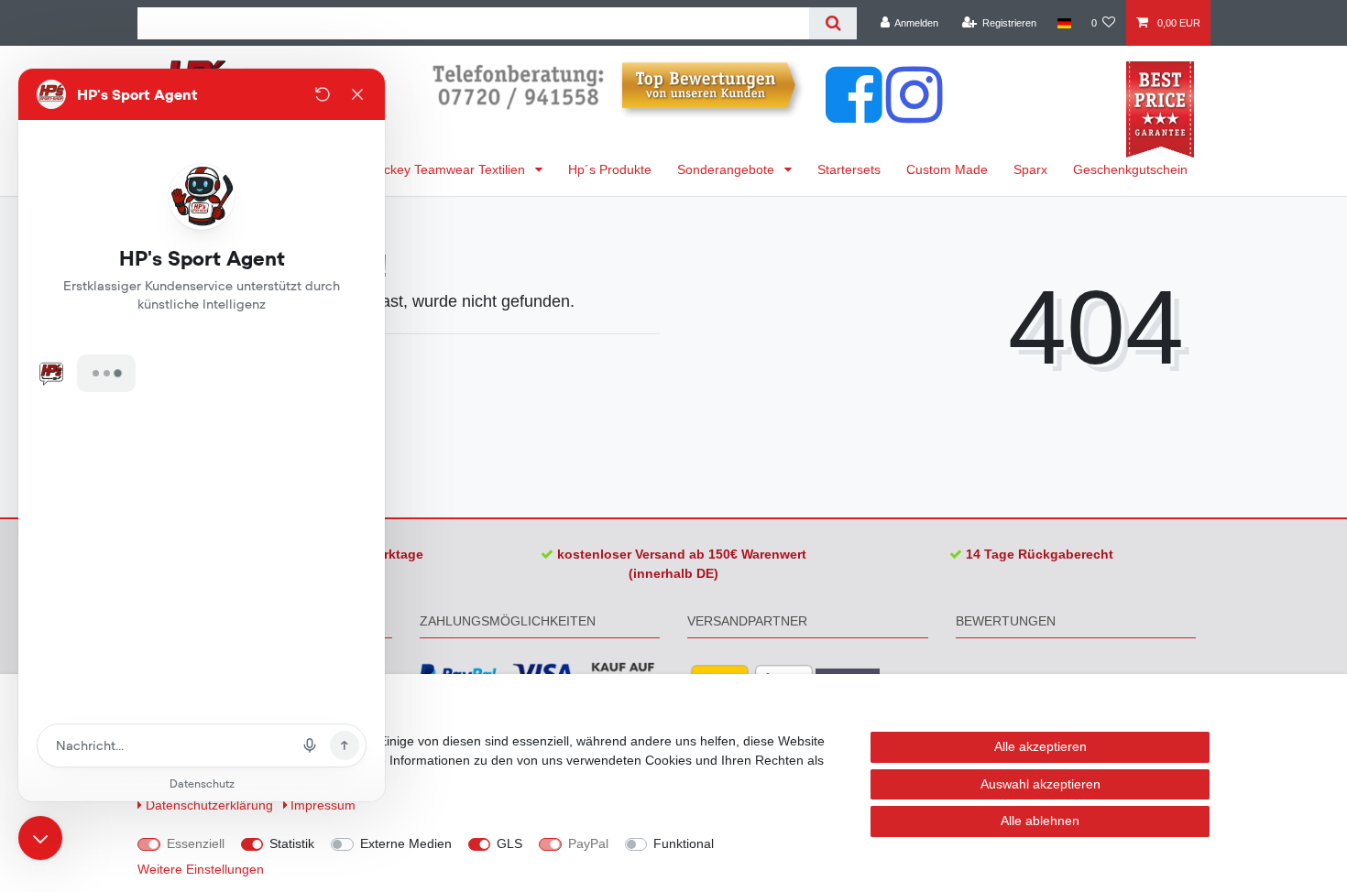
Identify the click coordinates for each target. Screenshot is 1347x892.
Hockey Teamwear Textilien (448, 169)
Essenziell (195, 843)
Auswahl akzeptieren (1040, 784)
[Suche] (832, 23)
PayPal (588, 843)
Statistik (291, 843)
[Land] (1063, 23)
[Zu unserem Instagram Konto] (914, 113)
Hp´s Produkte (610, 169)
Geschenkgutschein (1130, 169)
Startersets (849, 169)
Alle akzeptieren (1040, 746)
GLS (509, 843)
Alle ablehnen (1040, 820)
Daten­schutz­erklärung (211, 805)
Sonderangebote (727, 169)
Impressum (323, 805)
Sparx (1030, 169)
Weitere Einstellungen (200, 869)
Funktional (683, 843)
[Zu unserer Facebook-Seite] (854, 113)
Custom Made (947, 169)
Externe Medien (406, 843)
